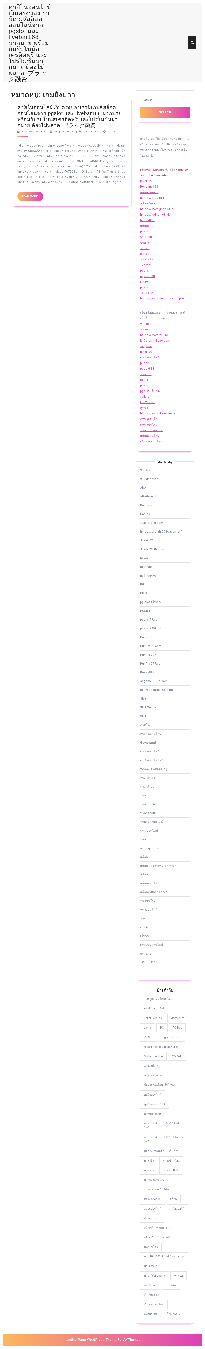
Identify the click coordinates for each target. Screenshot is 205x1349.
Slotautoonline (153, 1056)
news (144, 558)
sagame (146, 346)
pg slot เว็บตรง (151, 602)
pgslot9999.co (150, 628)
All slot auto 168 (154, 1008)
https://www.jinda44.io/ (157, 209)
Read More (32, 198)
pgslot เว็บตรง (150, 391)
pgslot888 (147, 276)
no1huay (146, 566)
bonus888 (147, 220)
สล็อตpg (146, 874)
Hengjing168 (149, 186)
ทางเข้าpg (147, 786)
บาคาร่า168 (148, 804)
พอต (143, 839)
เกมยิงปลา (147, 927)
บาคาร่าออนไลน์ (151, 430)
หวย (143, 918)
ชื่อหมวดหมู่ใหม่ (151, 742)
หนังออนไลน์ (149, 909)
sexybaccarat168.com (156, 689)
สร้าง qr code (149, 848)
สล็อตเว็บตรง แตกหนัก (157, 1237)
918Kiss (146, 470)
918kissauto (149, 479)
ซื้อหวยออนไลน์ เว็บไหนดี (159, 1085)
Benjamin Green (64, 131)
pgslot (145, 231)
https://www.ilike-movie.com (161, 413)
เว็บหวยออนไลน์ (151, 441)
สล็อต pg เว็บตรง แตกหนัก (158, 865)
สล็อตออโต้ (177, 1208)
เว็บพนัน (146, 936)
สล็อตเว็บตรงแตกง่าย (154, 892)
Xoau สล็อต (151, 1065)
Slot (143, 698)
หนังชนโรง (148, 329)
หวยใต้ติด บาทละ (154, 1275)
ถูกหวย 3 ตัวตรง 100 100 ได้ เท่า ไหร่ (163, 1139)
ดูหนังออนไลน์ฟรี (152, 760)
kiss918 (146, 281)
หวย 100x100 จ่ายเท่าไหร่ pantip (164, 1256)
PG (142, 584)
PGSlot (145, 610)
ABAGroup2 (148, 496)
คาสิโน (145, 725)
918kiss (146, 323)
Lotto (147, 1027)
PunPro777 (148, 654)
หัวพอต (178, 1275)
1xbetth (146, 265)
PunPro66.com (151, 646)
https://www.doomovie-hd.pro (162, 298)
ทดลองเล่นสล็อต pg (153, 769)
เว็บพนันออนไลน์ (151, 944)
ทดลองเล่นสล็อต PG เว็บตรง (161, 1151)
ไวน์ (143, 971)
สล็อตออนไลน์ (150, 435)
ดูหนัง (144, 407)
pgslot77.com (150, 619)
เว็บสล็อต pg (151, 1294)
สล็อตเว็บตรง (149, 192)
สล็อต (144, 857)
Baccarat (147, 505)
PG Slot (145, 593)
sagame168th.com (154, 681)
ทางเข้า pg (147, 777)
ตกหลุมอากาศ (152, 1113)
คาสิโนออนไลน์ (151, 733)
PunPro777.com (151, 663)
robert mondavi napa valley (161, 1046)
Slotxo (145, 716)
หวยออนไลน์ (151, 1266)
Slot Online (148, 707)
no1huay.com (150, 575)
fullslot (145, 396)
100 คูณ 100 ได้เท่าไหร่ (158, 998)
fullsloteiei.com (151, 522)
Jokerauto (177, 1018)
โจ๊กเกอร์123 (149, 962)
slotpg (145, 253)
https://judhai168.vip (155, 214)
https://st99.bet (152, 197)
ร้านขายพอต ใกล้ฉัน (156, 1189)
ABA (143, 487)
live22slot (147, 402)
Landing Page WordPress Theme (91, 1340)
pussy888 (147, 363)
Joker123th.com (152, 549)
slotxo (144, 248)
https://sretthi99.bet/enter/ (161, 531)
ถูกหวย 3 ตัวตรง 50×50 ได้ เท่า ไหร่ (162, 1125)
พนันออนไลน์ (149, 830)
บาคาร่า (145, 242)
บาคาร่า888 (148, 813)
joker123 (146, 181)
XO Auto (177, 1056)
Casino (145, 514)
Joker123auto (153, 1018)
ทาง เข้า (149, 1160)
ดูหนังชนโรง (149, 424)
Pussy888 (147, 672)
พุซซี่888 (146, 237)
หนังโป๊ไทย (147, 259)
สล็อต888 (146, 225)
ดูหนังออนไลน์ (150, 357)
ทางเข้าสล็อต (171, 1160)
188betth (147, 292)
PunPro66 (147, 637)
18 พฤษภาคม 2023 (33, 131)
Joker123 (147, 540)
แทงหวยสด (147, 953)
